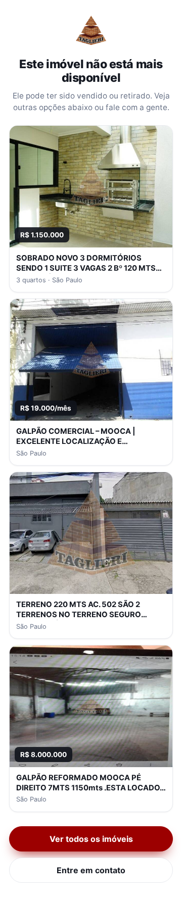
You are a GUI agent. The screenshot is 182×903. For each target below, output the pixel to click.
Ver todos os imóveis (91, 839)
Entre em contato (91, 870)
